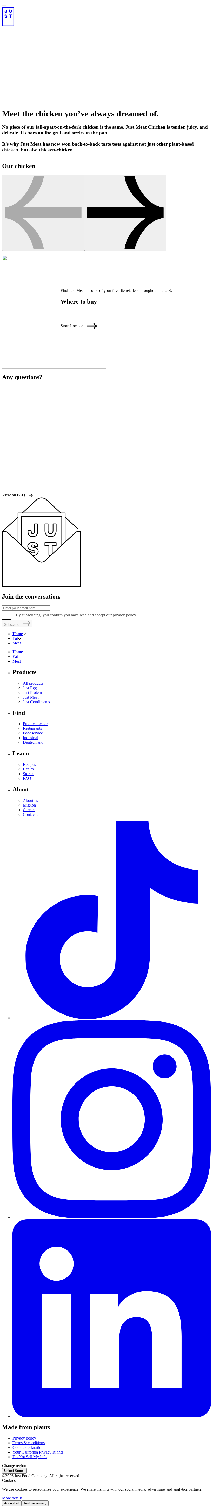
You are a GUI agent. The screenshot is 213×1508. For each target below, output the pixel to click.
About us (30, 800)
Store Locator (72, 326)
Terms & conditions (28, 1443)
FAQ (27, 778)
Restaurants (32, 728)
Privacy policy (24, 1438)
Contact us (31, 814)
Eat (15, 638)
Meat (16, 643)
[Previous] (43, 213)
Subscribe (11, 625)
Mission (29, 805)
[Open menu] (4, 5)
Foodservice (33, 733)
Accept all (11, 1503)
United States (14, 1471)
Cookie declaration (27, 1447)
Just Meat (30, 697)
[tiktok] (111, 1018)
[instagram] (111, 1217)
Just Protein (32, 692)
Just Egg (30, 688)
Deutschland (33, 742)
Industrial (30, 737)
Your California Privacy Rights (37, 1452)
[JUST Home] (106, 16)
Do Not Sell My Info (29, 1457)
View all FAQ (13, 495)
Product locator (35, 723)
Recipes (29, 764)
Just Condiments (36, 702)
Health (28, 769)
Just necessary (34, 1503)
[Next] (125, 213)
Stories (28, 774)
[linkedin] (111, 1416)
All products (33, 683)
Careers (29, 810)
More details (12, 1498)
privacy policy (124, 615)
